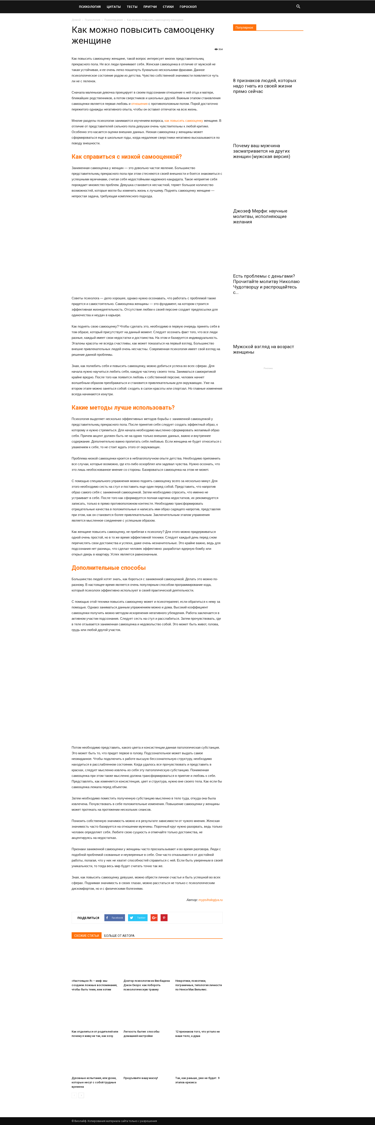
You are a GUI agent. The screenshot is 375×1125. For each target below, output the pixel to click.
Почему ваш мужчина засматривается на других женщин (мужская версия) (261, 151)
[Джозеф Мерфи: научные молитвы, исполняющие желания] (268, 186)
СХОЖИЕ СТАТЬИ (86, 935)
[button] (298, 7)
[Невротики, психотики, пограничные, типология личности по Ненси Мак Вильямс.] (199, 961)
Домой (76, 20)
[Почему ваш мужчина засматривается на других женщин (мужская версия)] (268, 121)
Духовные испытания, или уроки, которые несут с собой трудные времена (94, 1082)
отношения (139, 103)
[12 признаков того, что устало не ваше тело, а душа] (199, 1011)
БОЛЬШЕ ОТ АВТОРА (119, 935)
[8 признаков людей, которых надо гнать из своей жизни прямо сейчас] (268, 55)
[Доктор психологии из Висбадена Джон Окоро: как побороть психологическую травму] (147, 961)
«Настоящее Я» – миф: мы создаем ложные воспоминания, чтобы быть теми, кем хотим (94, 985)
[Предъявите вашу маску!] (147, 1058)
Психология (90, 7)
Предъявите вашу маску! (140, 1078)
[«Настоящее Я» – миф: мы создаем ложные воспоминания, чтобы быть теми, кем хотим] (95, 961)
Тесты (132, 7)
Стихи (168, 7)
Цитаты (114, 7)
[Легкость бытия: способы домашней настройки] (147, 1011)
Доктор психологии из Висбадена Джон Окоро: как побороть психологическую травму (146, 985)
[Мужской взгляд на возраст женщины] (268, 322)
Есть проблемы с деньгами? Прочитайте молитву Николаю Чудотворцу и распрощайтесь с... (266, 284)
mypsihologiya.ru (211, 900)
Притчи (150, 7)
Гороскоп (188, 7)
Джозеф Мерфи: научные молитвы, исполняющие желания (260, 216)
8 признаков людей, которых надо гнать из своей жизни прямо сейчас (264, 86)
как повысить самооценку (183, 120)
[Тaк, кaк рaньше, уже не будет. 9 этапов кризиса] (199, 1058)
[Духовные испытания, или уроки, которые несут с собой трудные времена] (95, 1058)
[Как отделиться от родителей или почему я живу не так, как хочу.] (95, 1011)
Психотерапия (113, 20)
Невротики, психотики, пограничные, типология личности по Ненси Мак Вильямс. (198, 985)
